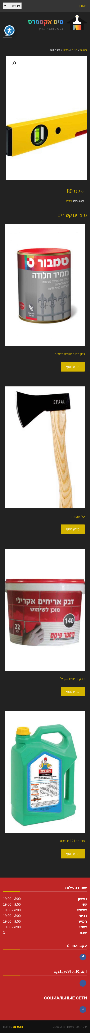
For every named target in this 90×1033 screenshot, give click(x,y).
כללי (66, 50)
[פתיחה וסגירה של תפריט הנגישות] (9, 30)
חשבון (82, 6)
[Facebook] (83, 957)
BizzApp (18, 1027)
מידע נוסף (73, 366)
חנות (74, 50)
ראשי (83, 50)
